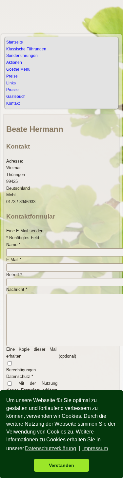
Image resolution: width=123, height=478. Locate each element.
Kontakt (13, 103)
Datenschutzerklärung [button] (50, 448)
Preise (12, 76)
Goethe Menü (18, 69)
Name (13, 244)
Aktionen (14, 62)
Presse (12, 89)
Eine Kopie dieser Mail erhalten (31, 353)
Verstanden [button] (61, 465)
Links (11, 83)
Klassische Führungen (26, 49)
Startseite (14, 42)
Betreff (14, 274)
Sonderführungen (22, 55)
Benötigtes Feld (22, 237)
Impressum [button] (95, 448)
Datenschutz (19, 376)
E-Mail (13, 259)
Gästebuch (16, 96)
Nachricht (16, 289)
